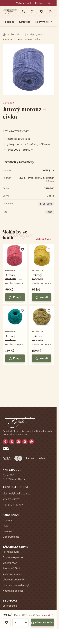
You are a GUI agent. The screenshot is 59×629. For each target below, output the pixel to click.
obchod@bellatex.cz (16, 493)
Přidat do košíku (44, 622)
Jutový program (33, 34)
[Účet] (32, 11)
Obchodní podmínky (14, 579)
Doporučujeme (11, 536)
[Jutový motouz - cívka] (15, 274)
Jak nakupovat (11, 551)
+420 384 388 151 (16, 487)
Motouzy (7, 38)
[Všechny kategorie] (50, 21)
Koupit (17, 297)
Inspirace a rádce (12, 574)
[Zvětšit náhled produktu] (28, 69)
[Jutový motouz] (15, 335)
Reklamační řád (11, 568)
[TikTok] (31, 441)
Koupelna (24, 21)
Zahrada (15, 34)
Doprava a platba (13, 557)
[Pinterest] (25, 441)
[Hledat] (23, 11)
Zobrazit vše (43, 238)
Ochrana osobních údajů (16, 585)
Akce (5, 525)
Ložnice (9, 21)
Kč (49, 3)
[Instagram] (11, 441)
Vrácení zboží (10, 562)
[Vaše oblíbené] (41, 11)
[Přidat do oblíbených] (6, 622)
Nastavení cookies (13, 590)
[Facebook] (5, 441)
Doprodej (8, 520)
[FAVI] (6, 448)
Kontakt (39, 3)
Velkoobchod (23, 3)
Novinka (7, 531)
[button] (50, 11)
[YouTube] (18, 441)
